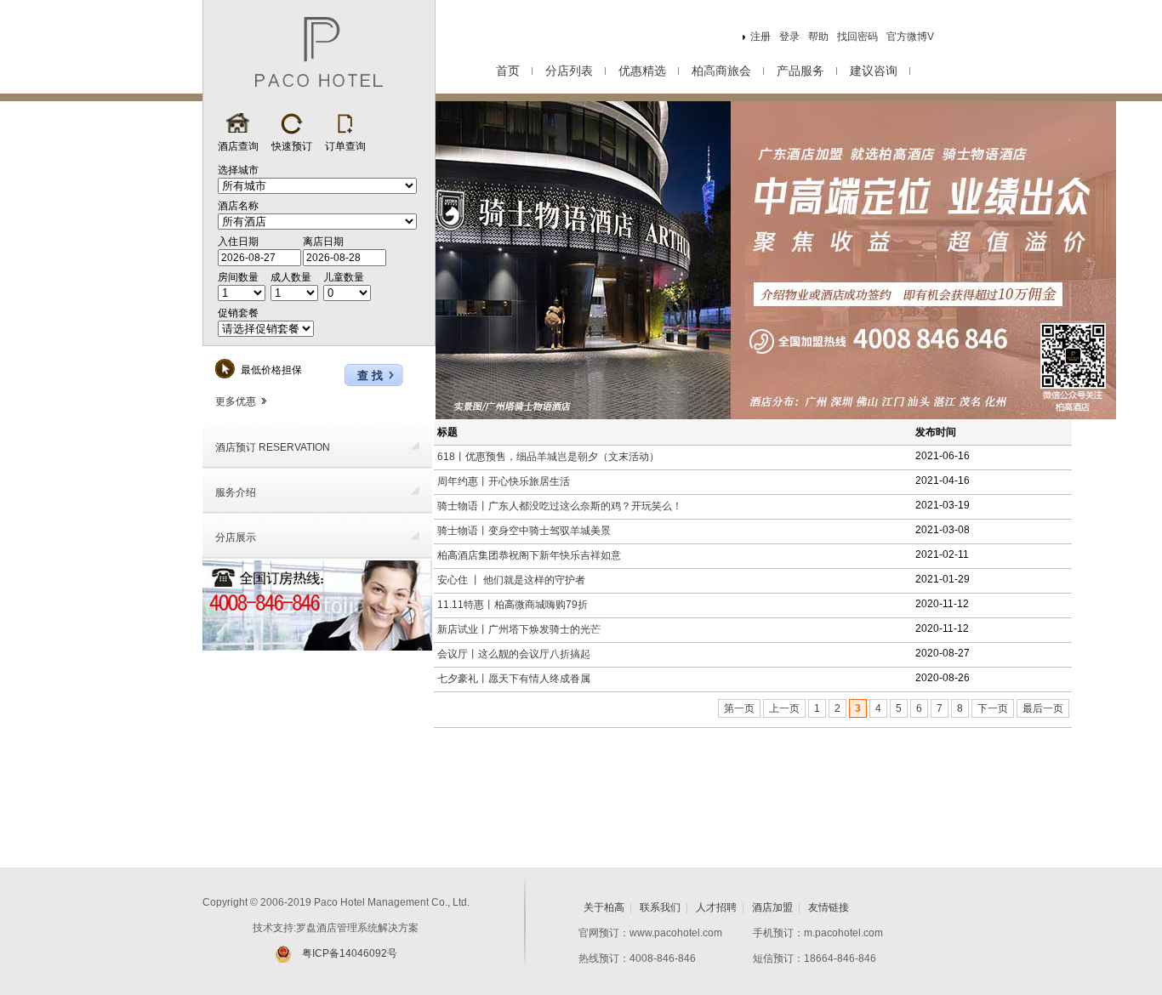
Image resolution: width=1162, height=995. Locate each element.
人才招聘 (716, 907)
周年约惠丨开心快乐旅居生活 (503, 481)
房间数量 (238, 277)
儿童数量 (343, 277)
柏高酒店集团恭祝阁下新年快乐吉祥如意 (529, 555)
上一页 (784, 708)
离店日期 (323, 241)
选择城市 (238, 170)
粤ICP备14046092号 (349, 953)
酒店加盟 (772, 907)
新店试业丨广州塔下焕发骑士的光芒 (519, 629)
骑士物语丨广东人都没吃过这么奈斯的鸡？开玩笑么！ (559, 506)
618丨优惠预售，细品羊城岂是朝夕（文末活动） (548, 457)
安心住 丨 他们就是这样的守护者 (511, 580)
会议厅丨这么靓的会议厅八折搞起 (513, 654)
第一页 (739, 708)
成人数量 (291, 277)
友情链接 (828, 907)
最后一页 (1042, 708)
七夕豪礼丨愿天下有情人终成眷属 (513, 679)
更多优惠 (235, 401)
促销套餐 (238, 313)
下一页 (992, 708)
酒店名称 (238, 206)
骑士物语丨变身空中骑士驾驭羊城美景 (524, 531)
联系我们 (660, 907)
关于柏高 (604, 907)
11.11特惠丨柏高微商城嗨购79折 (512, 605)
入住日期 (238, 241)
